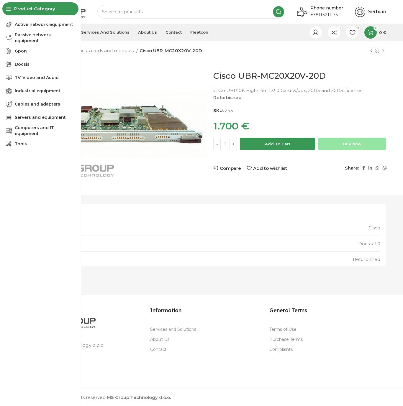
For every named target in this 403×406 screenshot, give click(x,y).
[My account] (316, 32)
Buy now (352, 144)
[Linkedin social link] (370, 168)
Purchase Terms (286, 339)
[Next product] (383, 51)
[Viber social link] (385, 168)
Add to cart (277, 144)
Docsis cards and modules (105, 50)
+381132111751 (325, 14)
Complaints (281, 349)
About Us (159, 339)
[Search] (278, 11)
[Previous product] (371, 51)
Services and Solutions (173, 329)
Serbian (377, 11)
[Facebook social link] (364, 168)
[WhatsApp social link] (377, 168)
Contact (158, 349)
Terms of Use (282, 329)
